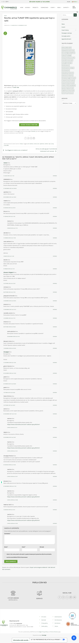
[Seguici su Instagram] (3, 1)
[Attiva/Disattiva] (76, 30)
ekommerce (65, 75)
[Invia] (75, 14)
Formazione (44, 7)
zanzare (71, 93)
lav (68, 80)
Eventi (53, 7)
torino (63, 93)
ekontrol (71, 75)
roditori (46, 143)
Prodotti (35, 7)
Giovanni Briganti (8, 272)
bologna (67, 52)
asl (73, 50)
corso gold (64, 62)
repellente (42, 143)
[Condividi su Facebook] (25, 138)
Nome (6, 547)
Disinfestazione (58, 620)
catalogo (69, 55)
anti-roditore (30, 143)
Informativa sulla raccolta (20, 640)
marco (5, 163)
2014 (63, 47)
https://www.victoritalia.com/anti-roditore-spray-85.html (23, 424)
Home (21, 7)
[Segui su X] (4, 1)
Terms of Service (54, 631)
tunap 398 (6, 145)
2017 (70, 47)
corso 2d (64, 60)
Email (23, 547)
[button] (68, 2)
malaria (72, 80)
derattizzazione (65, 65)
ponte (68, 88)
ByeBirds (73, 52)
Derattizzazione (58, 616)
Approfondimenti (66, 39)
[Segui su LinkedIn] (6, 1)
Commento (7, 533)
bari (63, 52)
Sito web (42, 547)
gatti (70, 77)
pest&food (72, 85)
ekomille (71, 72)
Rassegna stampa (67, 33)
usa (67, 93)
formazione (64, 77)
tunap (52, 143)
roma (69, 90)
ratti (38, 143)
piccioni (64, 88)
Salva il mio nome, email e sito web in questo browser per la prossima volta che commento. (29, 554)
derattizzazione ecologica (68, 67)
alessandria (65, 50)
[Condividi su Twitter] (28, 138)
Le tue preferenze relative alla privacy (46, 639)
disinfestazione (65, 70)
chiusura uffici (71, 57)
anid (70, 50)
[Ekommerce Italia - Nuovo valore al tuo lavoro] (9, 7)
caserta (64, 55)
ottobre (63, 85)
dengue (70, 62)
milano (68, 83)
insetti (73, 77)
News (59, 7)
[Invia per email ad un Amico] (31, 138)
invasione (64, 80)
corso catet (70, 60)
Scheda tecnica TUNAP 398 (29, 124)
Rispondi (55, 175)
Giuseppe (6, 352)
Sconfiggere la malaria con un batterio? (16, 150)
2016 (67, 47)
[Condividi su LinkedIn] (34, 138)
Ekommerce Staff (23, 25)
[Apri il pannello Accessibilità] (73, 637)
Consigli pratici (66, 36)
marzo (63, 83)
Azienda (27, 7)
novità (35, 143)
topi (49, 143)
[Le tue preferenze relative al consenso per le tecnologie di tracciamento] (1, 482)
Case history (65, 30)
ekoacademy (65, 72)
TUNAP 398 (16, 87)
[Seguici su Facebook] (1, 1)
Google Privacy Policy (43, 631)
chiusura (64, 57)
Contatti (66, 7)
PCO (68, 85)
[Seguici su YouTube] (7, 1)
